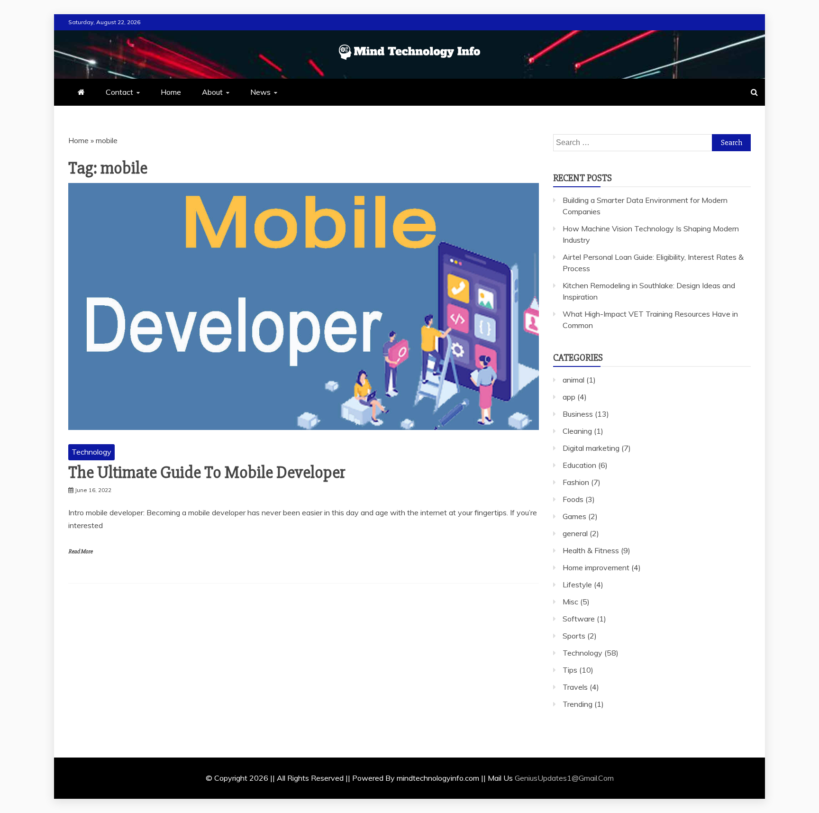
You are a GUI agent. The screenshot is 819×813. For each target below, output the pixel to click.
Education (579, 465)
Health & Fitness (591, 550)
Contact (119, 92)
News (260, 92)
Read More (80, 551)
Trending (577, 704)
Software (579, 618)
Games (574, 516)
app (569, 397)
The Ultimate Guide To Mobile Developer (207, 472)
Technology (91, 452)
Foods (573, 499)
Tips (570, 670)
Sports (574, 635)
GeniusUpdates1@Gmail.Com (564, 778)
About (212, 92)
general (575, 533)
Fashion (576, 482)
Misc (570, 601)
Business (578, 414)
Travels (575, 687)
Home (171, 92)
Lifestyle (577, 584)
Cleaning (577, 431)
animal (573, 379)
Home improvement (596, 567)
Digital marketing (591, 448)
